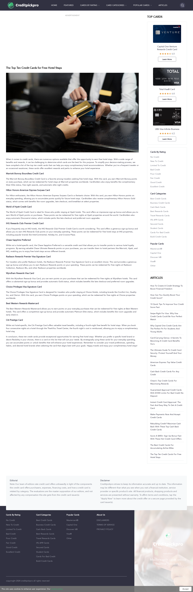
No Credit (154, 157)
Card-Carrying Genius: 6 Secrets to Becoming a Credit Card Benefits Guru (166, 341)
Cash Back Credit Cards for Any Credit (164, 373)
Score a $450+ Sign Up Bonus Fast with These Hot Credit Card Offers (166, 437)
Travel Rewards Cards (160, 215)
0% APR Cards (156, 220)
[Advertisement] (72, 38)
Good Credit (156, 182)
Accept (185, 589)
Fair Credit (155, 178)
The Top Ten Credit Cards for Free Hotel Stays (165, 456)
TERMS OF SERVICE (106, 524)
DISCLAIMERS (103, 520)
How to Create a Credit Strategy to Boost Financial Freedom (166, 287)
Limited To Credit (158, 165)
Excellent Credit (157, 186)
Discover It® (155, 257)
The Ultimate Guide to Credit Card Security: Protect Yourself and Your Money (166, 353)
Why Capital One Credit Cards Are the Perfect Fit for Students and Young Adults (165, 328)
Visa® (152, 261)
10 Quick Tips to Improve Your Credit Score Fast (167, 306)
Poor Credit (155, 174)
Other (153, 266)
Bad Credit (155, 169)
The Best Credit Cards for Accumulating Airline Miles (162, 446)
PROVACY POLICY (105, 529)
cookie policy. (57, 589)
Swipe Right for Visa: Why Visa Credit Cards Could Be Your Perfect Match (166, 316)
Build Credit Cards (158, 237)
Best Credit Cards (158, 198)
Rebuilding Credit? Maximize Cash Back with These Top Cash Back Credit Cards (165, 426)
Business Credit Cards (160, 203)
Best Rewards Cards (159, 211)
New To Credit (156, 161)
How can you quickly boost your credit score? (165, 296)
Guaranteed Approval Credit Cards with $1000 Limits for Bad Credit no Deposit (167, 393)
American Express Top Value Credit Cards (166, 364)
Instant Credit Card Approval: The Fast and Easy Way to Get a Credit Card (166, 405)
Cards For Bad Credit (159, 232)
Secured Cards (156, 224)
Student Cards (156, 228)
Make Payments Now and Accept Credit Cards (165, 416)
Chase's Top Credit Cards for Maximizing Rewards (163, 382)
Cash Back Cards (157, 207)
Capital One (155, 253)
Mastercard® (156, 249)
